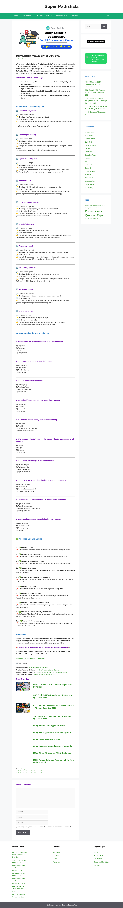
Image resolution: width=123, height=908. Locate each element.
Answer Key (89, 132)
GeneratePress (73, 905)
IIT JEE (87, 148)
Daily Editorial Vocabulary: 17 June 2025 (30, 771)
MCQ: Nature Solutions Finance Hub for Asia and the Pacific (53, 761)
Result (87, 158)
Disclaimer (98, 859)
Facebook (56, 852)
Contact (97, 865)
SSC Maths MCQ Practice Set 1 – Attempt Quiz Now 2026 (52, 717)
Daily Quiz (89, 142)
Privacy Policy (99, 855)
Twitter (55, 859)
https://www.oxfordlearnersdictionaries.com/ (52, 672)
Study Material (90, 171)
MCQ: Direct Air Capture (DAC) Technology (53, 753)
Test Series (89, 178)
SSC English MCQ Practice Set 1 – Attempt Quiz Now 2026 (52, 696)
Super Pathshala (61, 6)
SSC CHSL (95, 218)
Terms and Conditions (102, 862)
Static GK (88, 168)
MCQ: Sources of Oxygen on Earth (49, 725)
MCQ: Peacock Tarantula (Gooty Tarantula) (52, 746)
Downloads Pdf (60, 15)
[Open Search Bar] (108, 16)
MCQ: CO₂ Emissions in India (46, 739)
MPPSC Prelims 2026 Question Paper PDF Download (52, 686)
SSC (86, 161)
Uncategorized (90, 181)
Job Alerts (74, 15)
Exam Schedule (90, 145)
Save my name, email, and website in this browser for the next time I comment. (44, 827)
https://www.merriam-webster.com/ (49, 670)
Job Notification (96, 208)
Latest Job (89, 152)
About (96, 852)
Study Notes (39, 15)
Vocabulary (21, 769)
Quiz (47, 15)
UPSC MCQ (89, 184)
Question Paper (90, 155)
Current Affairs (26, 15)
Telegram (56, 862)
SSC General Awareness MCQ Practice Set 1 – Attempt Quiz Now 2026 (53, 707)
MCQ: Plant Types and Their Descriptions (52, 732)
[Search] (104, 26)
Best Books (89, 135)
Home (16, 15)
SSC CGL (88, 165)
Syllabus (88, 174)
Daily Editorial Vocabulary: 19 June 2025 (30, 773)
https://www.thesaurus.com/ (38, 667)
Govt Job (101, 205)
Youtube (56, 855)
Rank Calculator (89, 218)
